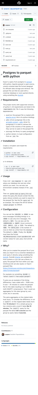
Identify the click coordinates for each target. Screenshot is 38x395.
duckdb (20, 95)
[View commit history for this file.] (33, 25)
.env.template (9, 29)
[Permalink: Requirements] (1, 100)
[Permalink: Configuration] (1, 209)
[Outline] (35, 65)
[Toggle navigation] (2, 2)
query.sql (8, 52)
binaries (17, 257)
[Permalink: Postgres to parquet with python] (1, 74)
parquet (29, 82)
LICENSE (8, 37)
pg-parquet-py (16, 9)
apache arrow (11, 117)
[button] (33, 152)
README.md (9, 41)
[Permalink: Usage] (1, 176)
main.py (7, 48)
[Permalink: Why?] (1, 245)
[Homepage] (19, 2)
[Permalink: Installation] (1, 141)
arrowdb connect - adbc (14, 122)
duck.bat (8, 44)
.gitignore (8, 33)
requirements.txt (10, 60)
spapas (6, 9)
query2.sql (8, 56)
